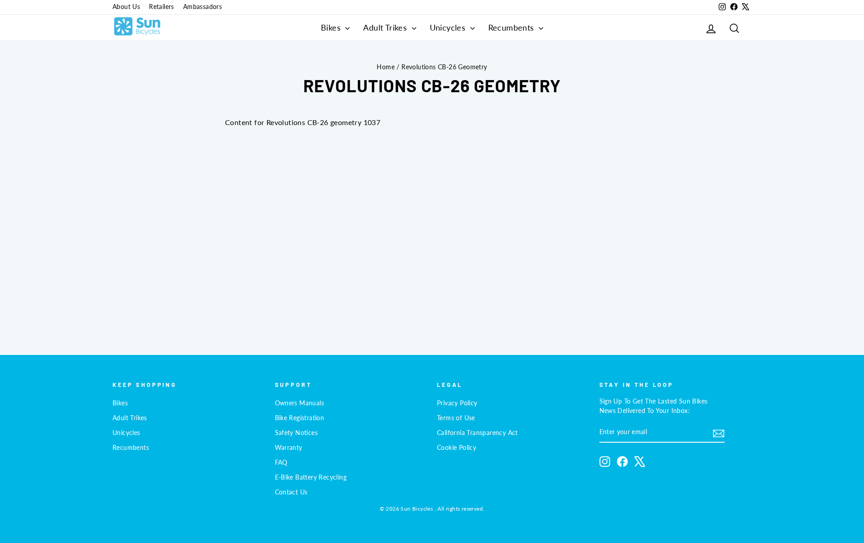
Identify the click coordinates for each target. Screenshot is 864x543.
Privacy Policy (457, 403)
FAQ (281, 462)
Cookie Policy (456, 447)
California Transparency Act (477, 432)
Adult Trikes (386, 27)
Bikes (332, 27)
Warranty (288, 447)
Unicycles (449, 27)
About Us (126, 6)
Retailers (161, 6)
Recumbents (512, 27)
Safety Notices (296, 432)
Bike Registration (299, 418)
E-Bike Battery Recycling (311, 477)
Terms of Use (456, 418)
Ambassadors (202, 6)
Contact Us (291, 492)
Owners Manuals (299, 403)
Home (386, 67)
